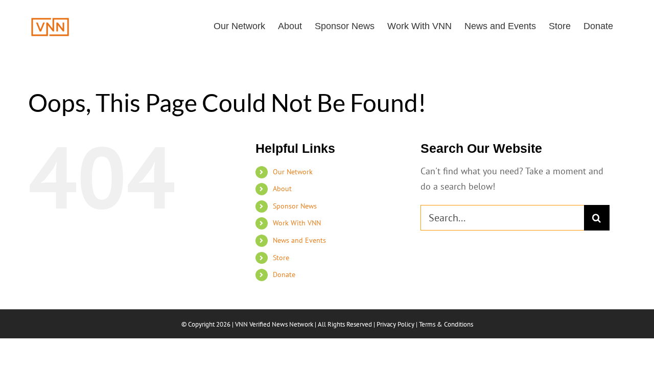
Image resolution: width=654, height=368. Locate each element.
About (282, 188)
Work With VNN (297, 222)
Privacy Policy (395, 324)
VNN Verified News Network (274, 324)
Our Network (293, 171)
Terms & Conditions (446, 324)
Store (281, 257)
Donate (284, 274)
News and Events (299, 240)
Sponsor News (295, 206)
